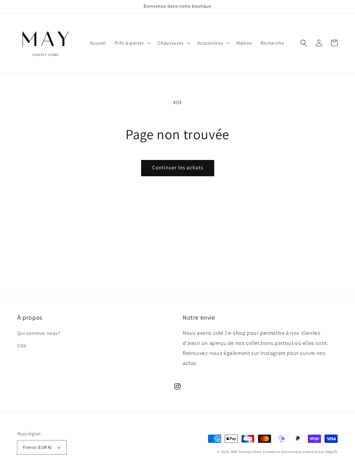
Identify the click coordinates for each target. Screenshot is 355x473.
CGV (21, 345)
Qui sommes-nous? (38, 333)
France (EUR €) (37, 447)
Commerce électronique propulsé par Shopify (300, 451)
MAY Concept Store (246, 451)
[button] (132, 43)
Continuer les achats (177, 167)
